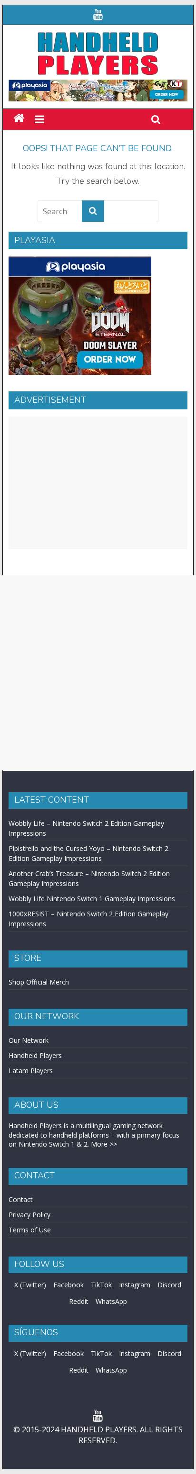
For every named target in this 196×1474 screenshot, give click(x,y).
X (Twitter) (30, 1284)
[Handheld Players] (19, 118)
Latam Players (31, 1070)
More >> (104, 1143)
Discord (169, 1284)
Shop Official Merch (39, 981)
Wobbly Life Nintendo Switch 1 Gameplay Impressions (92, 898)
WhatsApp (111, 1301)
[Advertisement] (98, 482)
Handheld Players (35, 1055)
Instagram (134, 1284)
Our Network (29, 1040)
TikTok (101, 1284)
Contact (21, 1199)
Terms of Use (30, 1229)
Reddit (78, 1301)
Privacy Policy (29, 1214)
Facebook (68, 1284)
